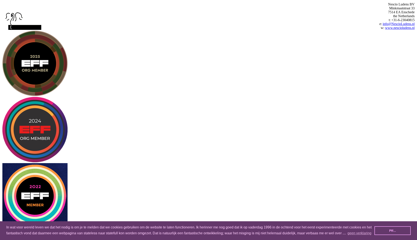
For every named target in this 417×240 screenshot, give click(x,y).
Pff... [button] (392, 230)
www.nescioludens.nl (400, 28)
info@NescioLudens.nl (399, 24)
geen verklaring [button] (359, 233)
